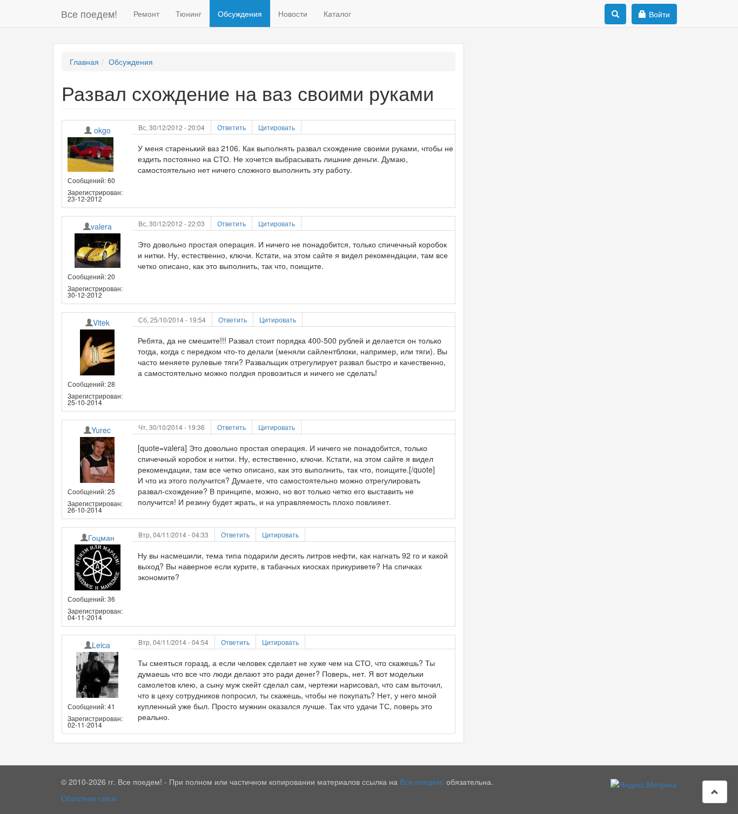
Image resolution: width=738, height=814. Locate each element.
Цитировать (276, 127)
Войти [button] (659, 14)
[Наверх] (714, 792)
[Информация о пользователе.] (97, 154)
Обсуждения (240, 13)
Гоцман (101, 537)
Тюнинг (189, 13)
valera (101, 226)
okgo (102, 130)
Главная (84, 61)
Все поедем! (89, 13)
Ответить (231, 127)
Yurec (101, 430)
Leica (101, 645)
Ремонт (146, 13)
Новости (292, 13)
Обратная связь (89, 797)
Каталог (337, 13)
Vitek (101, 322)
